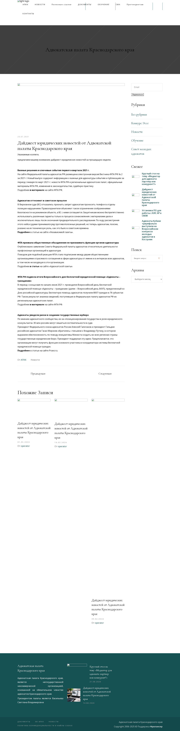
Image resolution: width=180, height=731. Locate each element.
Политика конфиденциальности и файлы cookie (45, 726)
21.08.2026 (95, 681)
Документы (24, 722)
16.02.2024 (61, 442)
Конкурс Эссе (140, 123)
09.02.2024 (98, 619)
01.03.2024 (24, 442)
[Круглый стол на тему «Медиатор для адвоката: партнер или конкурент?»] (77, 673)
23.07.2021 (23, 136)
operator (25, 446)
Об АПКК (39, 722)
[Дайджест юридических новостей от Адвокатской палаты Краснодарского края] (34, 409)
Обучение (137, 140)
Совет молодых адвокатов (141, 151)
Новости (35, 359)
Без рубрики (139, 114)
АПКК (23, 359)
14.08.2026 (89, 703)
